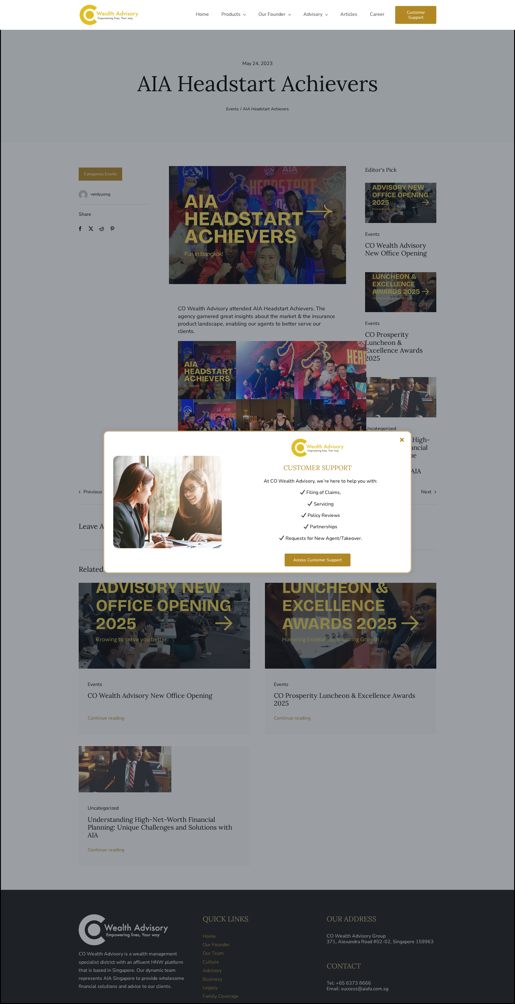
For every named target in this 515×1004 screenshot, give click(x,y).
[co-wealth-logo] (109, 6)
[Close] (402, 440)
